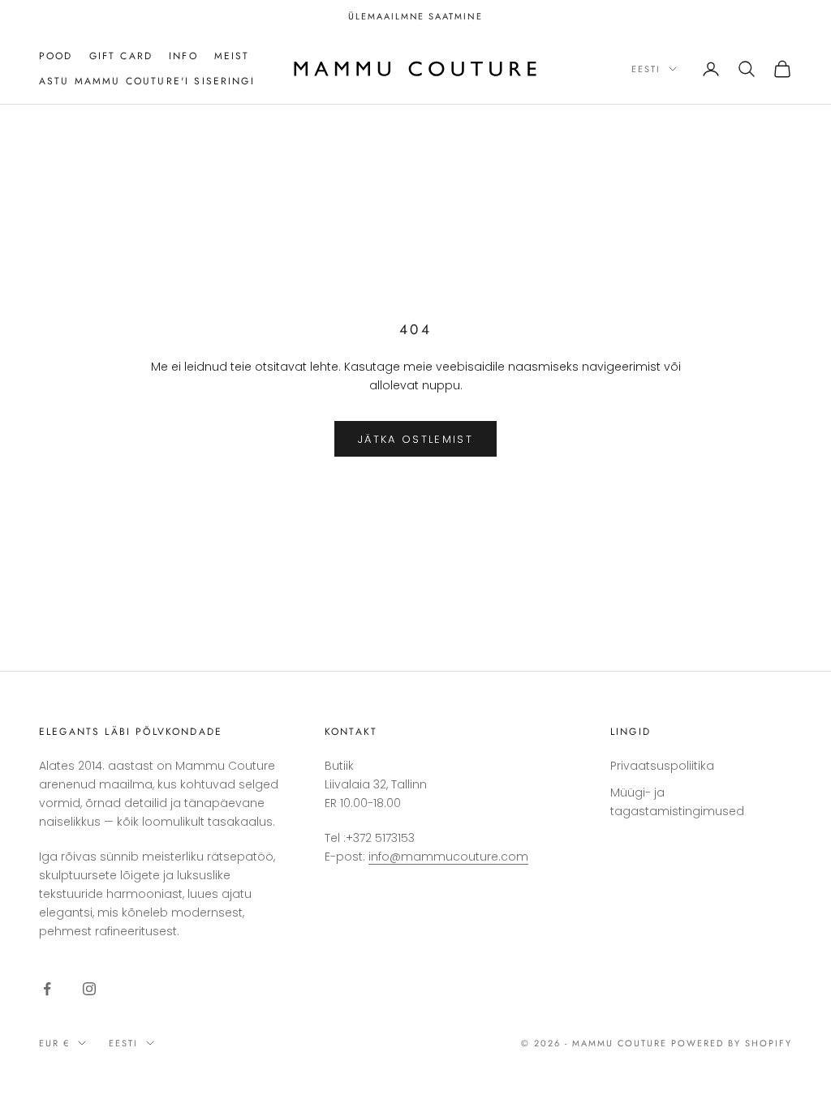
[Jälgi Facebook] (47, 989)
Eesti (646, 68)
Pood (56, 56)
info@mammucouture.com (448, 856)
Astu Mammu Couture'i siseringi (147, 81)
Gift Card (121, 56)
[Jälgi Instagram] (89, 989)
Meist (232, 56)
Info (183, 56)
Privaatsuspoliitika (662, 766)
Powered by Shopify (731, 1043)
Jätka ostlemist (415, 439)
